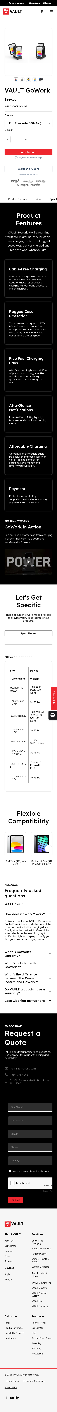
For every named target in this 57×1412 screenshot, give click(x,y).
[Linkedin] (17, 1398)
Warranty (36, 1348)
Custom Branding (40, 1266)
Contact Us (10, 1246)
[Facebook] (6, 1398)
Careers (8, 1251)
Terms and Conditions (34, 1381)
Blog (34, 1333)
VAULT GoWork (39, 1288)
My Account (37, 1353)
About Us (9, 1240)
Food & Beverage (13, 1328)
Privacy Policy (12, 1381)
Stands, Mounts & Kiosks (40, 1260)
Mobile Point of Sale (41, 1248)
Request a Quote (28, 168)
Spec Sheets (29, 633)
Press (7, 1256)
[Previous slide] (8, 848)
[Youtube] (12, 1398)
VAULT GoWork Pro (41, 1282)
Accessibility (11, 1387)
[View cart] (42, 11)
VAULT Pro (37, 1301)
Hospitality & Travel (14, 1333)
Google (8, 1279)
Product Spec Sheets (42, 1338)
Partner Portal (39, 1322)
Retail (7, 1322)
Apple (7, 1274)
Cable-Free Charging (37, 1242)
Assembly (36, 1343)
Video (39, 199)
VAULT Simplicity (40, 1306)
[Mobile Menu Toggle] (51, 11)
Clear (9, 130)
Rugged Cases (39, 1253)
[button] (28, 657)
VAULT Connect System (39, 1294)
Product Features (18, 199)
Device (9, 115)
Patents (8, 1261)
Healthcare (10, 1338)
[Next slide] (48, 848)
